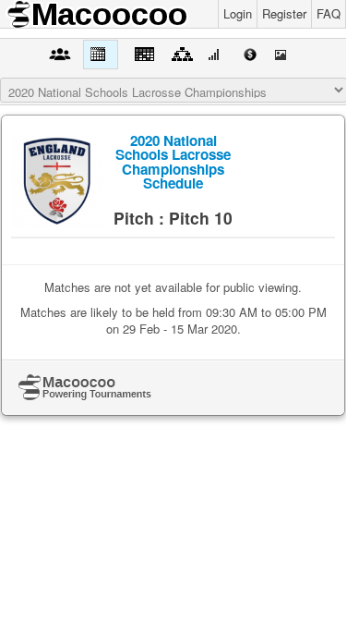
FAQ (329, 13)
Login (237, 13)
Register (284, 13)
